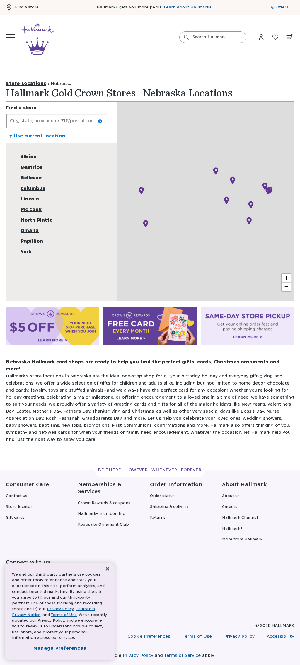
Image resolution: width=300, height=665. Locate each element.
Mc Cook (31, 210)
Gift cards (15, 518)
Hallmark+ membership (101, 514)
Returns (158, 518)
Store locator (19, 507)
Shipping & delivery (169, 507)
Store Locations (26, 83)
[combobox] (212, 37)
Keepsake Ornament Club (103, 525)
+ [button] (286, 278)
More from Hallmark (242, 539)
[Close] (107, 569)
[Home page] (37, 37)
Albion (29, 157)
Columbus (33, 188)
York (26, 252)
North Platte (36, 220)
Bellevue (31, 178)
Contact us (16, 496)
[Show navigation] (11, 37)
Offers (282, 7)
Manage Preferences (59, 648)
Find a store (27, 7)
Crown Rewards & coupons (104, 503)
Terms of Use (197, 636)
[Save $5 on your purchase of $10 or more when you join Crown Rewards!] (52, 327)
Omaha (30, 231)
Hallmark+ (232, 528)
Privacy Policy (239, 636)
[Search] (186, 37)
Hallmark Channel (240, 518)
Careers (229, 507)
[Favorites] (275, 37)
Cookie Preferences (148, 636)
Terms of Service (182, 655)
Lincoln (30, 199)
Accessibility (280, 636)
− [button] (286, 286)
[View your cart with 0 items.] (289, 37)
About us (231, 496)
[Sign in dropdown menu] (261, 37)
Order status (162, 496)
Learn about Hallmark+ (188, 7)
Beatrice (31, 167)
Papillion (32, 241)
